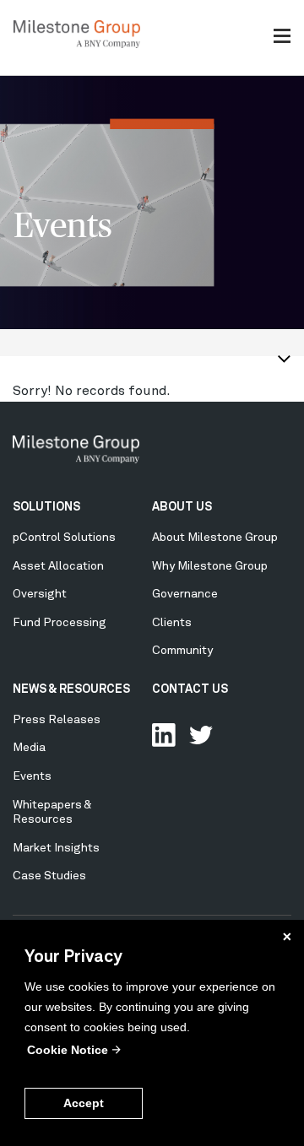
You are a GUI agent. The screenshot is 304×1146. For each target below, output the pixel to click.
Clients (172, 623)
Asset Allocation (58, 566)
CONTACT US (190, 689)
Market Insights (56, 848)
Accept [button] (83, 1103)
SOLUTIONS (46, 507)
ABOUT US (182, 507)
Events (32, 776)
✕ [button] (287, 936)
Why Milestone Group (210, 566)
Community (182, 651)
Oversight (40, 594)
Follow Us (201, 735)
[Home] (77, 44)
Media (29, 748)
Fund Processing (59, 623)
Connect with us (164, 735)
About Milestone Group (215, 537)
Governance (185, 594)
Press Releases (56, 720)
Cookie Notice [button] (67, 1050)
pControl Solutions (64, 537)
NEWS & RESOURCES (71, 689)
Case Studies (49, 876)
